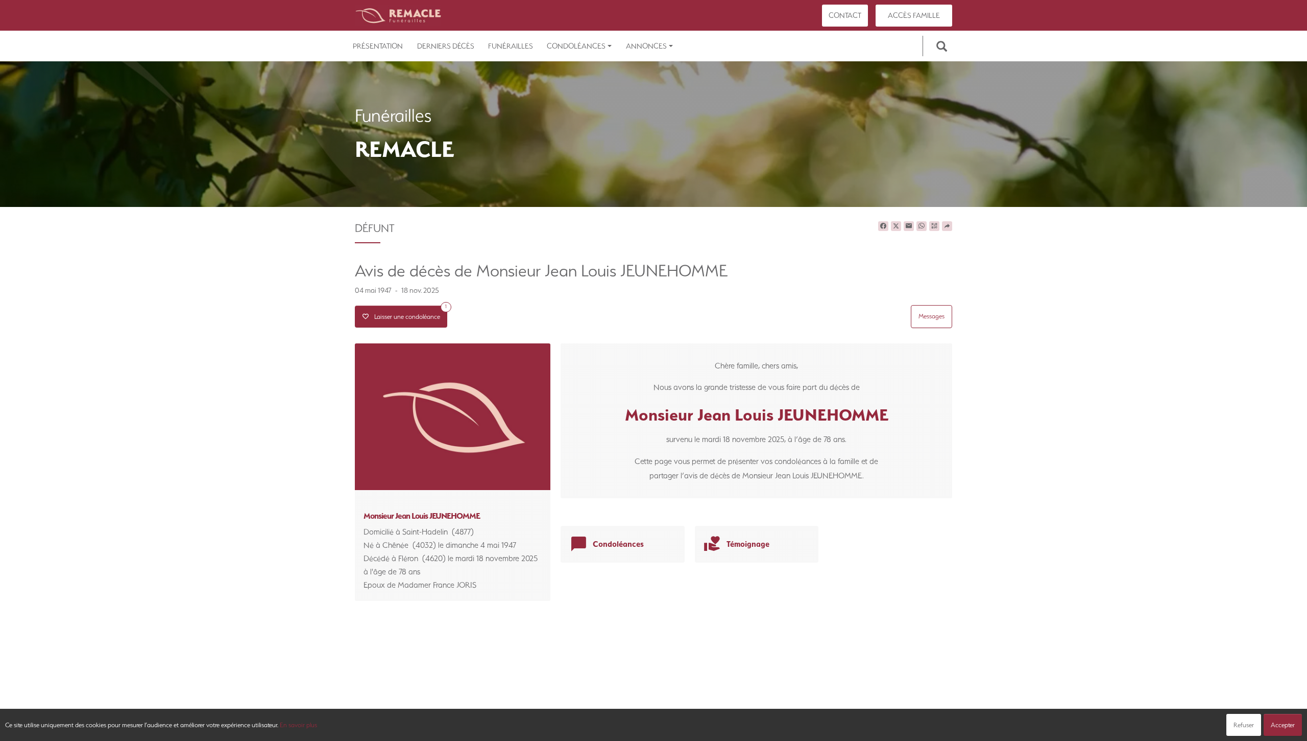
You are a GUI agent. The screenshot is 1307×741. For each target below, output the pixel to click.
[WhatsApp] (921, 226)
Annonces (646, 46)
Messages (931, 316)
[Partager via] (947, 226)
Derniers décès (445, 46)
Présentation (378, 46)
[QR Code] (934, 226)
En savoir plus (298, 725)
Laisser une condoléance (408, 313)
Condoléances (576, 46)
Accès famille (914, 15)
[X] (896, 226)
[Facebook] (883, 226)
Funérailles (510, 46)
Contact (845, 15)
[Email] (909, 226)
